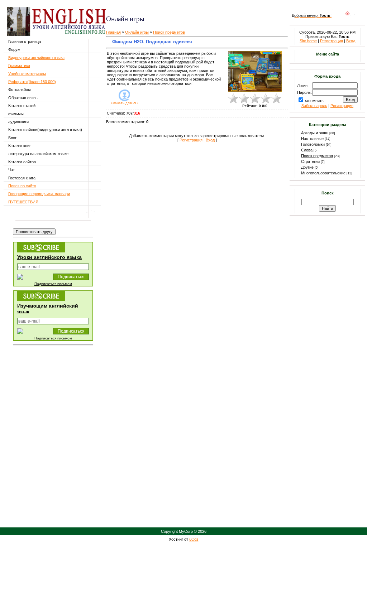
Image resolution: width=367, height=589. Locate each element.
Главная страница (24, 41)
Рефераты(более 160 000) (32, 81)
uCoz (194, 539)
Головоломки (313, 144)
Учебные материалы (27, 74)
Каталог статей (21, 105)
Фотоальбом (19, 89)
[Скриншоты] (255, 71)
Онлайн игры (137, 32)
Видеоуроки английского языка (36, 57)
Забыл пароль (314, 105)
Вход (210, 140)
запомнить (314, 100)
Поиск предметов (169, 32)
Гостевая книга (21, 178)
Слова (307, 150)
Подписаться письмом (53, 284)
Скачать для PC (124, 103)
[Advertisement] (191, 7)
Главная (113, 32)
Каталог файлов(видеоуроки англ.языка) (45, 129)
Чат (11, 170)
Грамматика (19, 65)
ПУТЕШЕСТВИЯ (23, 202)
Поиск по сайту (22, 186)
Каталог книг (19, 146)
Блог (12, 138)
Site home (308, 41)
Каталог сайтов (22, 162)
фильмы (16, 114)
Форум (14, 49)
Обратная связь (23, 98)
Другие (307, 167)
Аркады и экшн (314, 133)
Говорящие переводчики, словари (39, 194)
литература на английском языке (38, 153)
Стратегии (310, 161)
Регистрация (191, 140)
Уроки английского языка (49, 257)
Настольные (312, 138)
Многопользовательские (323, 173)
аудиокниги (18, 122)
